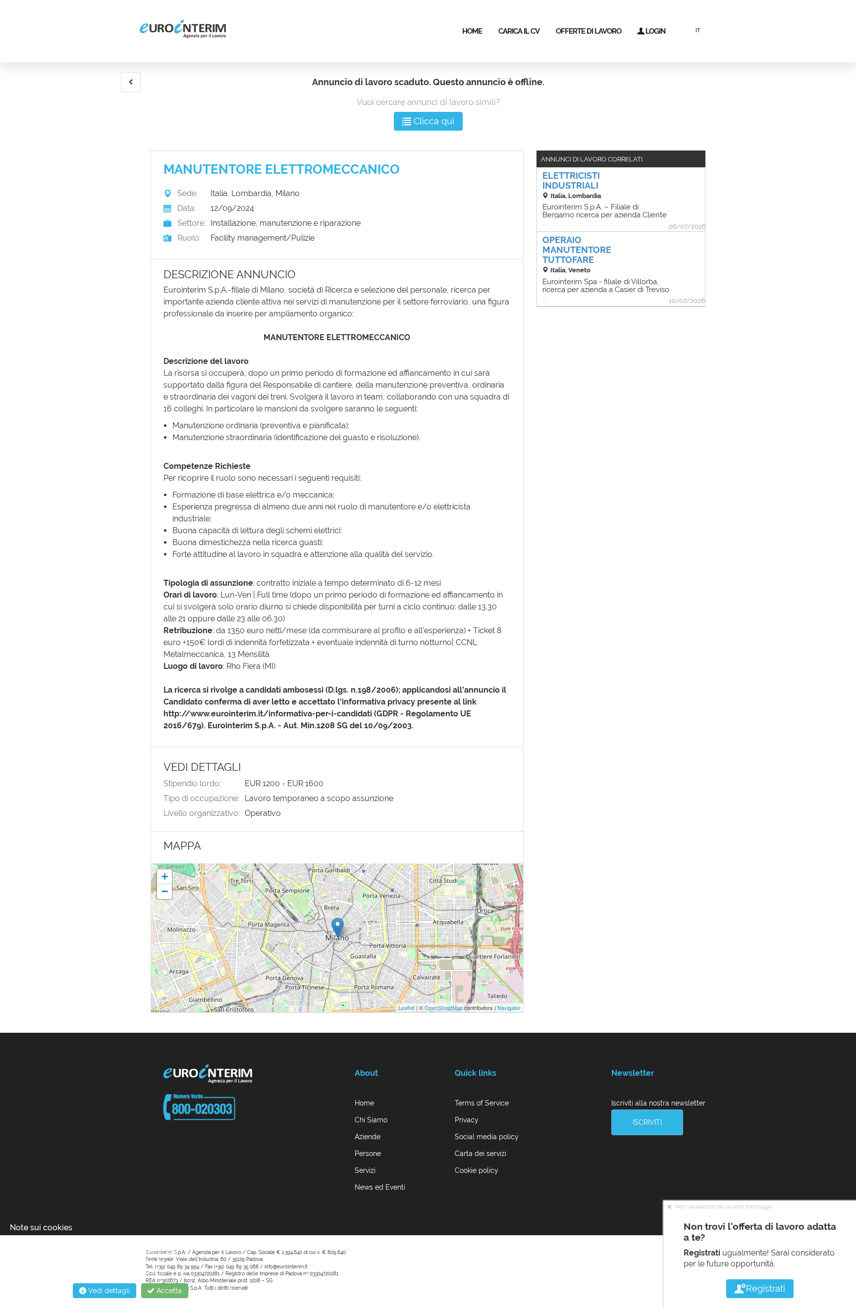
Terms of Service (482, 1103)
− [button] (164, 891)
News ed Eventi (380, 1187)
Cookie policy (476, 1170)
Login (654, 31)
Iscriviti (647, 1122)
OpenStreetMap (444, 1007)
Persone (368, 1153)
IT (698, 30)
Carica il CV (518, 31)
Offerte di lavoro (588, 31)
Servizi (365, 1170)
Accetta (168, 1291)
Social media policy (487, 1137)
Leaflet (406, 1007)
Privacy (467, 1120)
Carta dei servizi (480, 1153)
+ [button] (164, 876)
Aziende (367, 1137)
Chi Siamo (371, 1120)
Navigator (509, 1007)
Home (472, 31)
